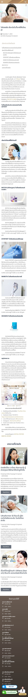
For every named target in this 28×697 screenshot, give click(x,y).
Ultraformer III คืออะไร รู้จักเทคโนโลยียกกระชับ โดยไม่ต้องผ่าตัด (12, 518)
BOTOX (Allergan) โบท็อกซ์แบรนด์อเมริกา (12, 54)
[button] (7, 1)
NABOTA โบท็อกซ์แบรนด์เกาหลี (11, 60)
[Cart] (25, 2)
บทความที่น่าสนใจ (6, 68)
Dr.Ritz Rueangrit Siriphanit (14, 474)
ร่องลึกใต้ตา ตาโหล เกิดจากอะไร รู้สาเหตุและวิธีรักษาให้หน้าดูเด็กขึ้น (13, 468)
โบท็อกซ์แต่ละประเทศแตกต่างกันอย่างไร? (11, 48)
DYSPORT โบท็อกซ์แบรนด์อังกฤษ (11, 57)
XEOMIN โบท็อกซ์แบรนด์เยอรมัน (11, 62)
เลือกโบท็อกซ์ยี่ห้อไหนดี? (7, 50)
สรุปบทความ (5, 65)
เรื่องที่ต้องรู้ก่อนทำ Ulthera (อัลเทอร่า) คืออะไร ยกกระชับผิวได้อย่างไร (14, 571)
